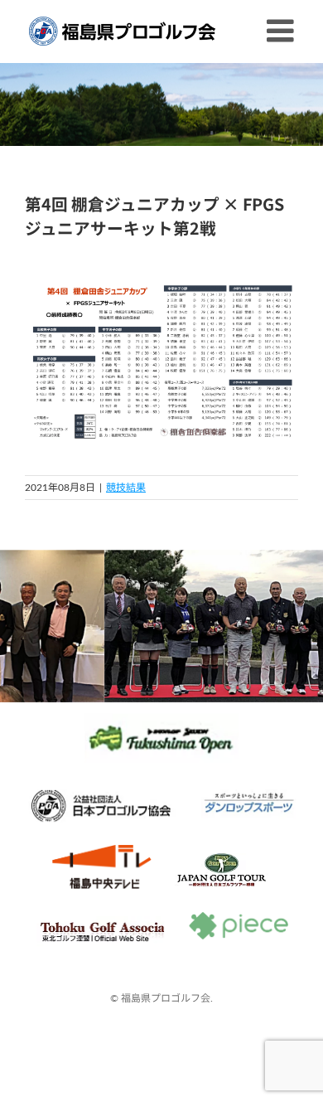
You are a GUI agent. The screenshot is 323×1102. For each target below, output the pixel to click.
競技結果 (126, 488)
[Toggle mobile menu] (282, 30)
